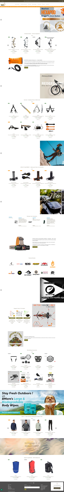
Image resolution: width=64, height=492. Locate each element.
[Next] (63, 19)
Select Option (50, 387)
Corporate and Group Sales (44, 486)
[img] (10, 217)
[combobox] (11, 1)
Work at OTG (9, 486)
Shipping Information (43, 488)
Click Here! (26, 67)
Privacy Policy (9, 487)
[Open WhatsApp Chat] (2, 490)
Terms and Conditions (43, 487)
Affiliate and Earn (10, 488)
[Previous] (1, 19)
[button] (31, 227)
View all (32, 35)
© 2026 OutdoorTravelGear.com (11, 491)
